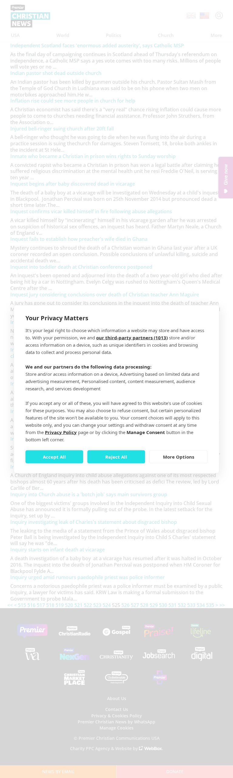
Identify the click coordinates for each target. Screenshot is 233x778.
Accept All (54, 457)
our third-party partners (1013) (132, 337)
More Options (178, 457)
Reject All (116, 457)
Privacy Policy (61, 432)
